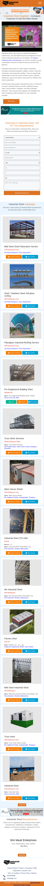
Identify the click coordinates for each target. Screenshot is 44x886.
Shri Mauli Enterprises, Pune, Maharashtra (17, 252)
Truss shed (9, 736)
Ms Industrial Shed (13, 589)
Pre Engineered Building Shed (18, 389)
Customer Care (26, 870)
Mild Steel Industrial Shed (16, 687)
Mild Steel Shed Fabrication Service (21, 246)
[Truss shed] (22, 720)
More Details (31, 257)
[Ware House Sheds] (22, 472)
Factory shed (10, 638)
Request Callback (15, 257)
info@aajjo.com (12, 878)
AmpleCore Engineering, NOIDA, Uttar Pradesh (18, 647)
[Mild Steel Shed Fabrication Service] (22, 229)
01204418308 (11, 875)
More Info (11, 101)
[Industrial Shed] (10, 4)
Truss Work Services (14, 438)
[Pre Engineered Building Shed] (22, 372)
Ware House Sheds (13, 489)
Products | (21, 868)
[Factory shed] (22, 621)
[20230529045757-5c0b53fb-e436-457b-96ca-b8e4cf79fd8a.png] (22, 10)
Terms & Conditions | (14, 873)
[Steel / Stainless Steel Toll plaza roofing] (22, 276)
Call (12, 402)
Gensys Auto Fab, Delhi (11, 397)
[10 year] (22, 114)
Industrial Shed (11, 786)
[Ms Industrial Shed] (22, 572)
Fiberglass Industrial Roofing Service (21, 342)
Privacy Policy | (26, 873)
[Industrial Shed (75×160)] (22, 521)
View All (22, 805)
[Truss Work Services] (22, 421)
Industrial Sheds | (12, 868)
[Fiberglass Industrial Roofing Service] (22, 326)
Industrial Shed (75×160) (16, 538)
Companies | (29, 868)
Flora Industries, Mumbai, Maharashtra (16, 549)
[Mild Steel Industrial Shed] (22, 671)
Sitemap (33, 873)
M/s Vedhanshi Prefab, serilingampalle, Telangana (19, 497)
